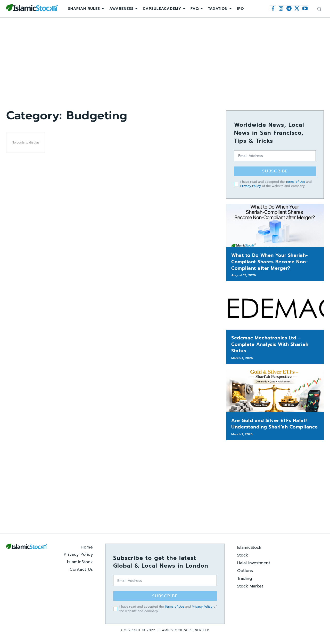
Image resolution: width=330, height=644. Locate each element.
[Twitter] (297, 8)
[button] (319, 8)
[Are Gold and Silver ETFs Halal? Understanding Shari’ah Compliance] (275, 390)
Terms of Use (295, 181)
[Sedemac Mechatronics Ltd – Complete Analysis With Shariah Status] (275, 308)
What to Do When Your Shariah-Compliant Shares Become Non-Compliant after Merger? (269, 262)
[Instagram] (281, 8)
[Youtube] (305, 8)
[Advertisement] (165, 64)
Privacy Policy (250, 186)
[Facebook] (273, 8)
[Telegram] (289, 8)
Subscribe (275, 171)
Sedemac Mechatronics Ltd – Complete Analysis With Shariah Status (269, 344)
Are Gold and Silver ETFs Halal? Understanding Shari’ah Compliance (274, 424)
